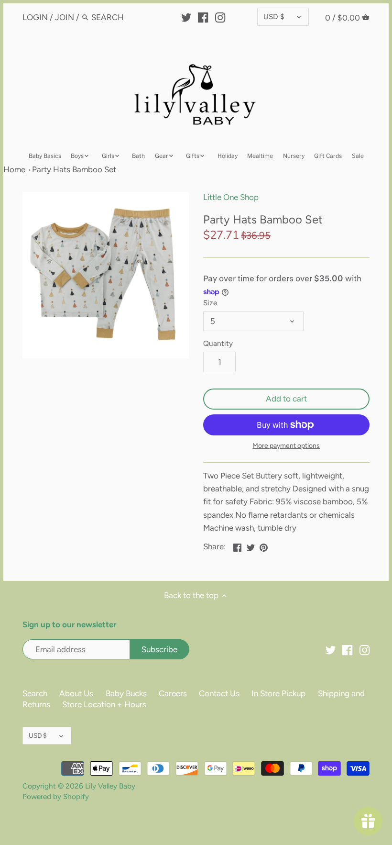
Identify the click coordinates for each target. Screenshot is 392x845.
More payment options (286, 445)
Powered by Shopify (55, 796)
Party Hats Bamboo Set (74, 169)
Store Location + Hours (104, 704)
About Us (76, 693)
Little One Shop (231, 197)
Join (64, 17)
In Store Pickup (278, 693)
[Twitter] (186, 17)
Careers (173, 693)
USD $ (273, 16)
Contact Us (219, 693)
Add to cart (286, 398)
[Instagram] (220, 17)
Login (35, 17)
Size (210, 303)
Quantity (218, 343)
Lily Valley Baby (110, 785)
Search (34, 693)
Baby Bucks (126, 693)
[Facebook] (203, 17)
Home (14, 169)
